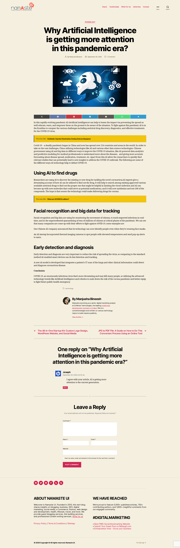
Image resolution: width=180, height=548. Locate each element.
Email (93, 439)
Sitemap (71, 523)
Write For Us (126, 7)
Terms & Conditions (57, 523)
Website (65, 449)
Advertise (137, 7)
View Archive (77, 317)
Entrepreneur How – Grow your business (112, 528)
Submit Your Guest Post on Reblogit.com (112, 526)
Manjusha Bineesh (75, 57)
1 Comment (111, 57)
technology (69, 288)
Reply (65, 387)
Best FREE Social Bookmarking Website (112, 524)
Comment (67, 421)
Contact (146, 7)
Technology (90, 22)
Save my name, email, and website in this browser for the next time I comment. (90, 458)
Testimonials (114, 7)
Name (65, 439)
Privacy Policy (40, 523)
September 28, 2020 (95, 57)
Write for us (77, 516)
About (104, 7)
